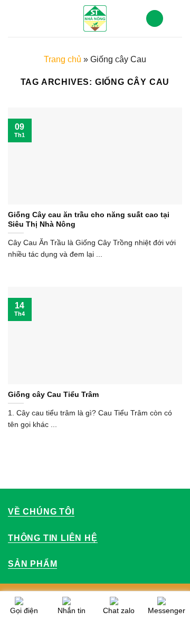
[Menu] (14, 18)
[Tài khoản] (154, 18)
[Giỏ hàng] (177, 18)
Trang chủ (62, 59)
